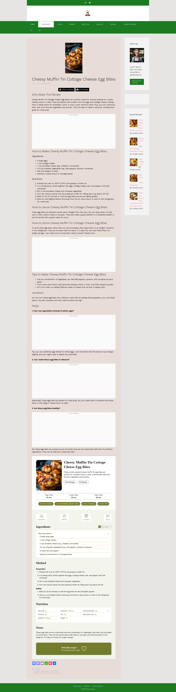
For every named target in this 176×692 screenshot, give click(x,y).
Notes (108, 519)
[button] (39, 30)
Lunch (59, 24)
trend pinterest (130, 24)
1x (99, 527)
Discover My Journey (136, 82)
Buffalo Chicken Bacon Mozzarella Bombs (47, 673)
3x (106, 527)
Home (32, 24)
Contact (99, 24)
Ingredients (41, 519)
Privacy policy (77, 686)
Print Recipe (83, 89)
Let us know (65, 650)
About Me (85, 24)
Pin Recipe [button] (83, 482)
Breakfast (46, 24)
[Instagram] (85, 3)
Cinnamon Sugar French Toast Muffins (46, 671)
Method (64, 519)
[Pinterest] (89, 3)
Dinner (72, 24)
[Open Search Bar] (31, 30)
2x (103, 527)
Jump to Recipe (67, 89)
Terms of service (97, 686)
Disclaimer (87, 686)
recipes (113, 24)
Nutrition (86, 519)
